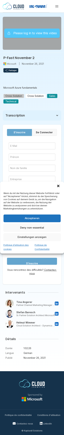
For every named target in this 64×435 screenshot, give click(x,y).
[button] (58, 186)
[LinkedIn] (57, 303)
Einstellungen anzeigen (32, 237)
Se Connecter (44, 132)
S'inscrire (19, 132)
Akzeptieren (32, 218)
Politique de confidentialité (18, 415)
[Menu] (56, 6)
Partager (13, 70)
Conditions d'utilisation (48, 415)
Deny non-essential (32, 227)
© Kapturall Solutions (32, 430)
